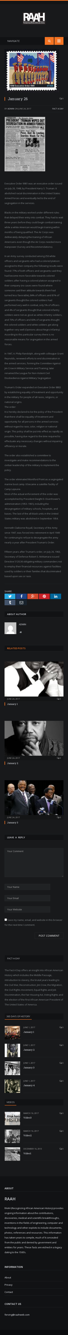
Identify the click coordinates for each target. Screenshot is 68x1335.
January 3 (12, 822)
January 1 (12, 704)
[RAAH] (34, 22)
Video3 (27, 1117)
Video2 (27, 1135)
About (8, 1277)
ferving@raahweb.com (17, 1314)
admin (11, 108)
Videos (11, 1102)
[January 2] (34, 740)
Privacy (9, 1284)
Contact (9, 1292)
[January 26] (34, 71)
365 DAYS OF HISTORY (18, 1016)
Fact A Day (57, 108)
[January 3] (34, 799)
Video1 (27, 1153)
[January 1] (34, 681)
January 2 (12, 763)
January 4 (29, 1085)
